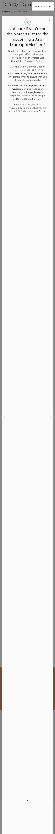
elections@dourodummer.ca (31, 73)
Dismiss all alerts (43, 6)
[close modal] (49, 19)
